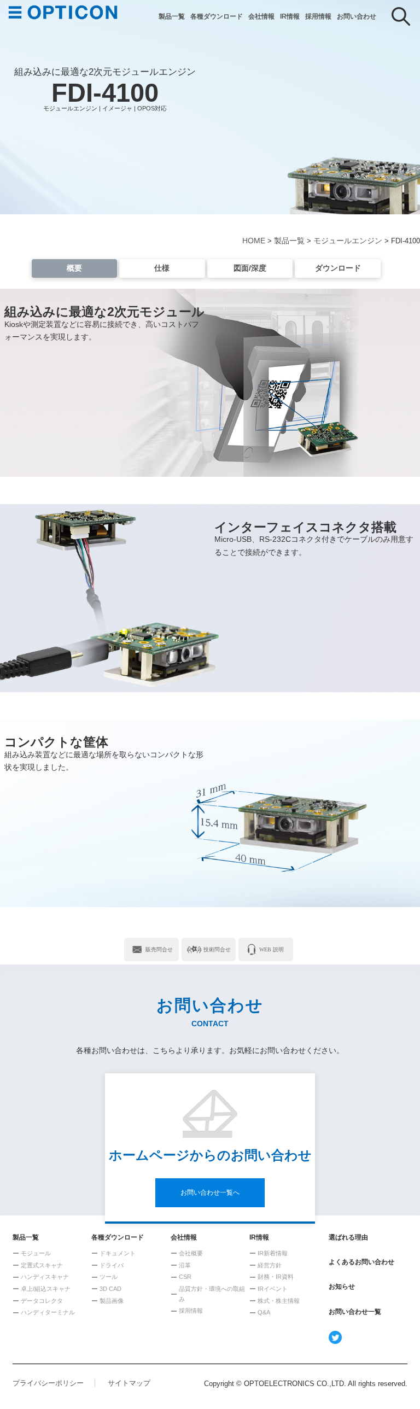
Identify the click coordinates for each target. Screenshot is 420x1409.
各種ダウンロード (216, 16)
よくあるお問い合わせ (361, 1262)
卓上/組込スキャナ (46, 1288)
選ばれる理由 (348, 1237)
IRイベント (273, 1288)
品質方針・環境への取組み (212, 1293)
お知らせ (342, 1286)
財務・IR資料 (276, 1276)
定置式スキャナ (42, 1265)
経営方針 (270, 1265)
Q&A (264, 1312)
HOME (253, 241)
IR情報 (290, 16)
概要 (74, 268)
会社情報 (261, 16)
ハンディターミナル (48, 1312)
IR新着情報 (273, 1253)
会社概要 (191, 1253)
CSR (185, 1276)
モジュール (36, 1253)
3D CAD (110, 1288)
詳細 (151, 949)
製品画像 (112, 1300)
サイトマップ (129, 1383)
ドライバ (112, 1265)
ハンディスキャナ (45, 1276)
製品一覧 (172, 16)
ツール (109, 1276)
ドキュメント (118, 1253)
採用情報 (318, 16)
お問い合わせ (356, 16)
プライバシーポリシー (48, 1383)
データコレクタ (42, 1300)
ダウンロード (338, 268)
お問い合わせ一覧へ (210, 1192)
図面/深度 (250, 268)
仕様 (162, 268)
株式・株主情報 (279, 1300)
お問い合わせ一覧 (355, 1312)
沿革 (185, 1265)
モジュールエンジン (347, 241)
